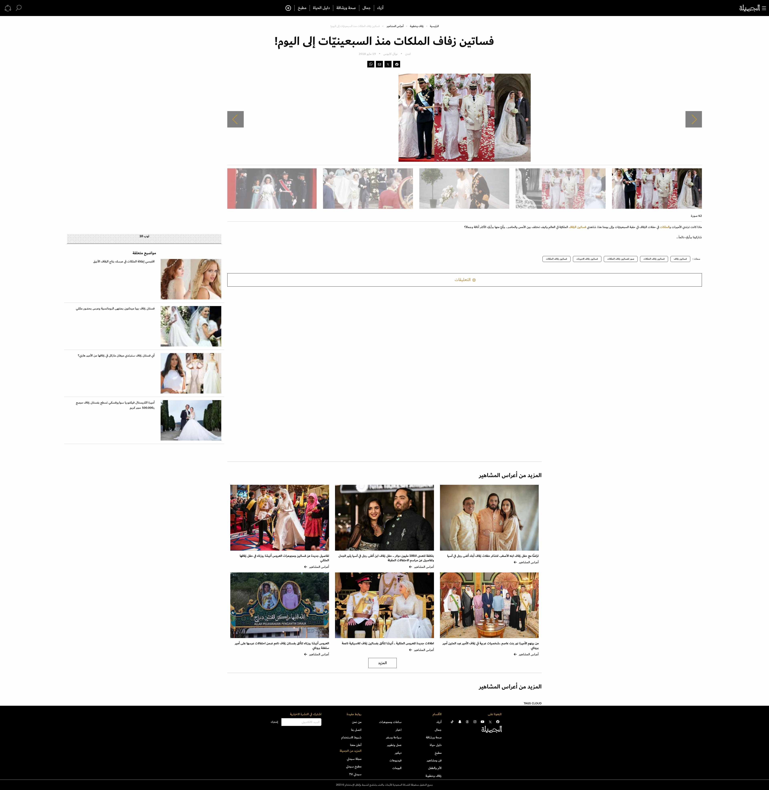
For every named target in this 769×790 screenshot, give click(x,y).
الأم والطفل (435, 768)
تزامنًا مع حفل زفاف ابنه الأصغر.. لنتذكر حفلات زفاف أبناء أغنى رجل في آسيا (493, 556)
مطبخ (302, 8)
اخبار (399, 729)
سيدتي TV (355, 774)
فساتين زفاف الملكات (654, 259)
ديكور (398, 752)
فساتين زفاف (680, 259)
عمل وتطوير (394, 745)
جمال (366, 8)
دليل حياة (436, 745)
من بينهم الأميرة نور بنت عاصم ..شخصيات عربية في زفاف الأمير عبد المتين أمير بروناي (491, 645)
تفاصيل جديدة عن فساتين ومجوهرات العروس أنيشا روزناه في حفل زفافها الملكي (284, 558)
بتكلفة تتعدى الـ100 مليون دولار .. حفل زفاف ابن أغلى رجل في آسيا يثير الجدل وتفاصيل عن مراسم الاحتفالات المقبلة (386, 558)
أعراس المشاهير (395, 26)
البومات (397, 768)
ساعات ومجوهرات (390, 722)
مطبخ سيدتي (353, 766)
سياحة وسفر (394, 737)
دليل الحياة (321, 8)
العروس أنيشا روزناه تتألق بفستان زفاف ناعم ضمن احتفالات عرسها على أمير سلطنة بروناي (282, 645)
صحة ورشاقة (346, 8)
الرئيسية (434, 26)
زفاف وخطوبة (417, 26)
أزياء (380, 8)
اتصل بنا (356, 729)
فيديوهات (396, 760)
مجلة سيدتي (354, 758)
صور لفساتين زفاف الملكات (620, 259)
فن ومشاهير (434, 760)
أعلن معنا (355, 745)
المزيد (382, 663)
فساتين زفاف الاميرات (587, 259)
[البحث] (18, 7)
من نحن (356, 722)
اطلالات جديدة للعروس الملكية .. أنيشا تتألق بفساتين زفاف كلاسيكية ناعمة (388, 643)
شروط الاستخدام (351, 737)
